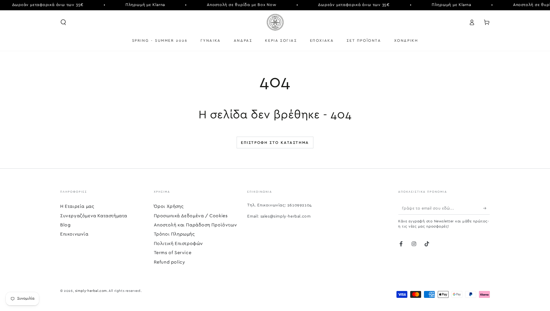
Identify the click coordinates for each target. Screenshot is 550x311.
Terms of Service (173, 252)
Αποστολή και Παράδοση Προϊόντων (195, 225)
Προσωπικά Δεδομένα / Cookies (191, 216)
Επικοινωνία (74, 234)
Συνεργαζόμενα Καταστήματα (93, 216)
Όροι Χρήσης (169, 206)
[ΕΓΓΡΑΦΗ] (486, 208)
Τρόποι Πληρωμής (174, 234)
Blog (65, 225)
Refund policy (169, 262)
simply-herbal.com (91, 290)
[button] (63, 22)
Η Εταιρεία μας (77, 206)
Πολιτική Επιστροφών (178, 243)
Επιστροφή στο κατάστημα (275, 143)
